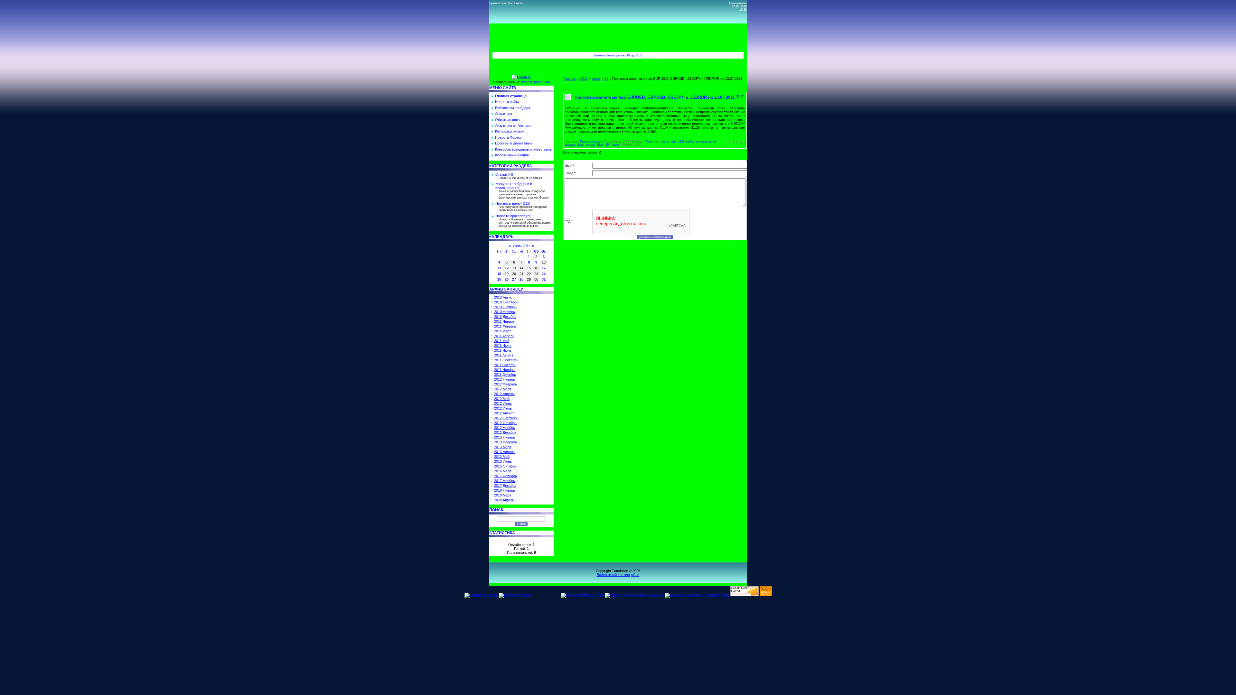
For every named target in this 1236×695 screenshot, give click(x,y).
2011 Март (502, 331)
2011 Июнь (502, 346)
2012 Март (502, 389)
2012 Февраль (505, 384)
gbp (673, 141)
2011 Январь (504, 321)
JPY (608, 144)
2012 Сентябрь (506, 418)
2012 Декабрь (505, 432)
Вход (630, 55)
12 (507, 268)
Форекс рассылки (535, 82)
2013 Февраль (505, 442)
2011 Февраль (505, 326)
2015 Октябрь (505, 466)
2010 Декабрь (505, 317)
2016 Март (502, 471)
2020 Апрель (504, 500)
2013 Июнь (503, 461)
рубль (690, 141)
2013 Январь (504, 437)
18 (499, 274)
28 (521, 279)
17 (544, 268)
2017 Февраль (505, 476)
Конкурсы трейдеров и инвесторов (513, 186)
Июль (596, 78)
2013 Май (502, 457)
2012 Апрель (504, 394)
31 (544, 279)
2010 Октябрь (505, 307)
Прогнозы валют (508, 203)
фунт (616, 144)
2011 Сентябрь (506, 360)
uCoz (635, 575)
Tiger (648, 141)
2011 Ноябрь (504, 370)
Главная (599, 55)
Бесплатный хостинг (613, 575)
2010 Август (504, 297)
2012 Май (502, 399)
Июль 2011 (521, 246)
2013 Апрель (504, 452)
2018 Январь (504, 490)
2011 (584, 78)
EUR (600, 144)
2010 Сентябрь (506, 302)
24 (544, 274)
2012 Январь (504, 379)
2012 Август (504, 413)
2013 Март (502, 447)
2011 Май (501, 341)
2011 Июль (502, 350)
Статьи (501, 174)
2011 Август (503, 355)
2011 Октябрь (505, 365)
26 (507, 279)
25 (499, 279)
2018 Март (502, 495)
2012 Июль (503, 408)
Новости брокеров (510, 216)
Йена (580, 144)
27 (514, 279)
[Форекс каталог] (766, 595)
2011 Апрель (504, 336)
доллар (590, 144)
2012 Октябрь (505, 423)
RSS (639, 55)
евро (665, 141)
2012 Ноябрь (504, 428)
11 (499, 268)
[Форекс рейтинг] (744, 595)
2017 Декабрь (505, 485)
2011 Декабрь (505, 374)
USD (681, 141)
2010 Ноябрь (504, 312)
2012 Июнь (503, 403)
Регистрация (615, 55)
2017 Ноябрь (504, 481)
